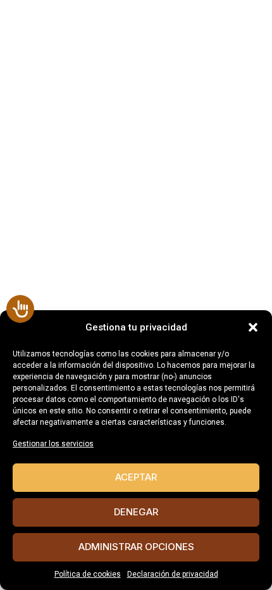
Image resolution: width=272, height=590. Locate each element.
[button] (253, 327)
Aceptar (136, 477)
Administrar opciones (136, 547)
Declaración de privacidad (172, 574)
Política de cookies (87, 574)
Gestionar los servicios (53, 443)
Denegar (136, 512)
